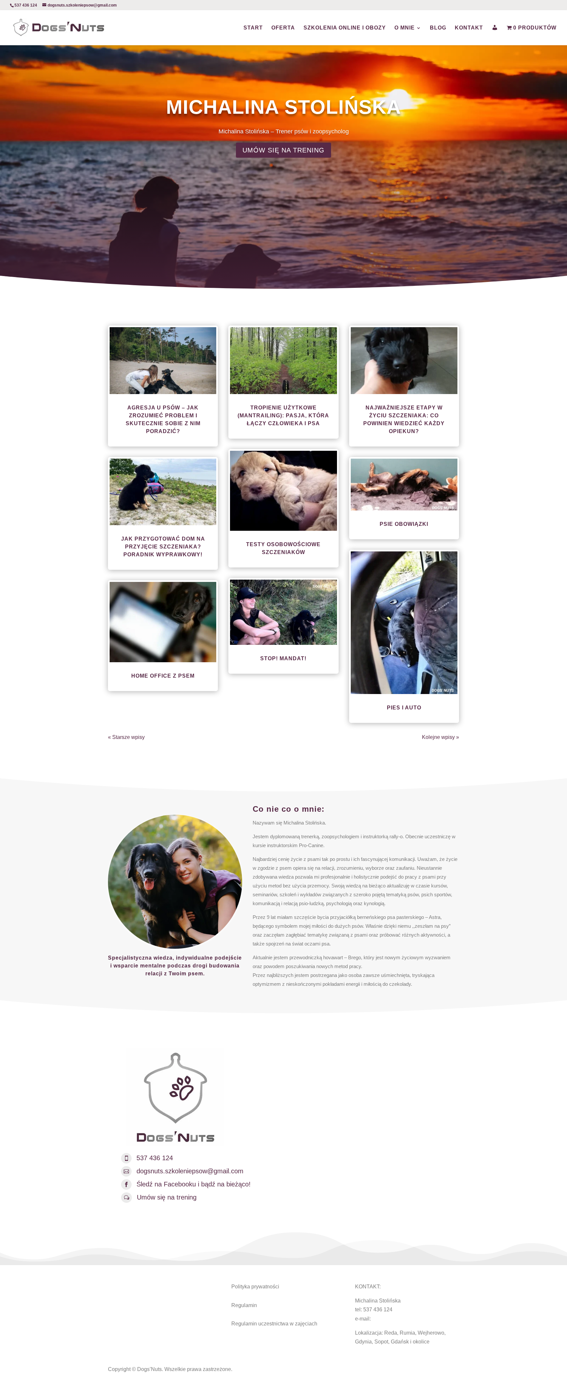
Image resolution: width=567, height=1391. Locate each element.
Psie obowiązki (404, 524)
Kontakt (469, 28)
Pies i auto (404, 707)
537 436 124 (154, 1158)
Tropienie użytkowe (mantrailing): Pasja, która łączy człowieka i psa (283, 415)
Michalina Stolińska (283, 107)
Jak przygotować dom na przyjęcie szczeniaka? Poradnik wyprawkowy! (163, 546)
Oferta (283, 28)
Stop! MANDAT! (283, 658)
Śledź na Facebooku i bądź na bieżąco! (193, 1184)
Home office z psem (163, 676)
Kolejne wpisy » (440, 737)
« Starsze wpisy (126, 737)
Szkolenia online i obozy (345, 28)
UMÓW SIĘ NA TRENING (283, 150)
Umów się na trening (167, 1197)
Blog (438, 28)
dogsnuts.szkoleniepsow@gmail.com (189, 1171)
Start (253, 28)
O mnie (404, 28)
